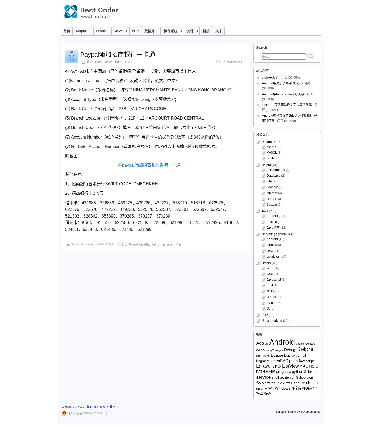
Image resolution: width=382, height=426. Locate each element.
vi (266, 388)
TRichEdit (298, 383)
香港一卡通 (174, 244)
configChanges (273, 350)
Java (118, 31)
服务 (267, 394)
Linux (270, 245)
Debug (289, 350)
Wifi (271, 388)
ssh (292, 377)
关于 (218, 31)
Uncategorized (271, 321)
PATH (260, 372)
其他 (190, 31)
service (263, 377)
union (260, 388)
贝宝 (162, 244)
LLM (270, 285)
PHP (135, 31)
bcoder (89, 244)
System (272, 204)
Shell (275, 377)
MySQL (272, 152)
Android (272, 216)
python (297, 371)
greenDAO (279, 360)
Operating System (274, 234)
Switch (270, 383)
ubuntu (312, 383)
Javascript (274, 279)
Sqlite (271, 158)
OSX (270, 251)
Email (301, 355)
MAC (303, 366)
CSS (270, 274)
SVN (260, 383)
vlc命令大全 (270, 78)
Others (108, 61)
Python (271, 303)
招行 (155, 244)
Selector (310, 372)
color (260, 350)
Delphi (266, 165)
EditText (290, 355)
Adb (260, 343)
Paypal (133, 244)
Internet (272, 193)
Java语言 (273, 228)
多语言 (307, 388)
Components (276, 170)
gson (293, 360)
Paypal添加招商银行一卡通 (117, 54)
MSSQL (272, 147)
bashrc (300, 343)
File (269, 181)
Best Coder (78, 407)
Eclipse (272, 222)
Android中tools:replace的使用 (283, 94)
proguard (283, 371)
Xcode (101, 31)
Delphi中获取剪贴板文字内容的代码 (287, 105)
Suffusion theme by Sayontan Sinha (298, 411)
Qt (268, 308)
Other (98, 61)
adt (266, 343)
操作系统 (170, 31)
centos (310, 343)
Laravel (264, 366)
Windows (273, 256)
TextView (283, 383)
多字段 (296, 388)
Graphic (272, 187)
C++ (270, 268)
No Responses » (232, 61)
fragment (262, 361)
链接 (206, 31)
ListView (290, 366)
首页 (66, 31)
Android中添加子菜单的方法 (281, 83)
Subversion (304, 377)
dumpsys (263, 355)
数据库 (149, 31)
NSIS (270, 291)
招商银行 (145, 244)
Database (268, 142)
